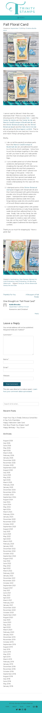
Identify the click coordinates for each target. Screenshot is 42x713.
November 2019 (9, 640)
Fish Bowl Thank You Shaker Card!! (16, 425)
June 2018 (7, 681)
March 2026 (7, 453)
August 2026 (8, 441)
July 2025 (6, 473)
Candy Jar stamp (9, 120)
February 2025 (8, 485)
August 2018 (8, 676)
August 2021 (8, 588)
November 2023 (9, 522)
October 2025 (8, 465)
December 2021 (9, 578)
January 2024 (8, 517)
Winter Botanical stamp (15, 125)
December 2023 (9, 519)
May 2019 (6, 654)
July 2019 (6, 649)
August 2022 (8, 558)
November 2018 (9, 669)
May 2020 (7, 625)
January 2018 (8, 686)
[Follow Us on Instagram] (22, 709)
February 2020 (8, 632)
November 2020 (9, 610)
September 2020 (9, 615)
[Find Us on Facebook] (37, 706)
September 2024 (9, 497)
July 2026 (6, 443)
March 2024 (7, 512)
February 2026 (8, 455)
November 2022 (9, 551)
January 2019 (8, 664)
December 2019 (9, 637)
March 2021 (7, 600)
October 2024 (8, 495)
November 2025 (9, 463)
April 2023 (7, 539)
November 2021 (9, 581)
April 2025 (6, 480)
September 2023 (9, 527)
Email (5, 367)
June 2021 (7, 593)
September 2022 (9, 556)
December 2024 (9, 490)
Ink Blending (31, 281)
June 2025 (7, 475)
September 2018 (9, 674)
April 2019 (6, 657)
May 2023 (7, 536)
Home (7, 706)
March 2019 (7, 659)
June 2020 (7, 622)
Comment (7, 335)
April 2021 (6, 598)
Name (6, 359)
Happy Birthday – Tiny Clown (14, 428)
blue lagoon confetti (24, 129)
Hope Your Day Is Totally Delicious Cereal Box (20, 418)
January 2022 (8, 576)
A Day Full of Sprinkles (11, 420)
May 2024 (7, 507)
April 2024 (7, 509)
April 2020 (7, 627)
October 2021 (8, 583)
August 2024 (8, 500)
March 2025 (7, 482)
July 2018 (6, 679)
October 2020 (8, 613)
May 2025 (6, 477)
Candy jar (21, 283)
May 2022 (7, 566)
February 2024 (8, 514)
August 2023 (8, 529)
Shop (28, 706)
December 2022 (9, 549)
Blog (21, 706)
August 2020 (8, 617)
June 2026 (7, 446)
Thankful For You (9, 295)
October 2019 (8, 642)
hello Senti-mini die (29, 127)
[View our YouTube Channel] (20, 709)
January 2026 (8, 458)
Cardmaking (14, 279)
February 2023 (8, 544)
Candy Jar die (27, 120)
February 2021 (8, 603)
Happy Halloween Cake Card (14, 423)
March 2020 (7, 630)
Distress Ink (33, 279)
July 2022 (6, 561)
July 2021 (6, 590)
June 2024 (7, 504)
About (14, 706)
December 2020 (9, 608)
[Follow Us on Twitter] (17, 709)
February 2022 (8, 573)
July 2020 (6, 620)
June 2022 (7, 563)
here (27, 118)
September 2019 (9, 644)
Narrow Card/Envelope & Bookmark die (18, 122)
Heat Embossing (20, 281)
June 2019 (7, 652)
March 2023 (7, 541)
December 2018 (9, 667)
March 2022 (7, 571)
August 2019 (8, 647)
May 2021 (6, 595)
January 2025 (8, 487)
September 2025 (9, 468)
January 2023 (8, 546)
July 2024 (6, 502)
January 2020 (8, 635)
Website (6, 376)
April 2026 (7, 450)
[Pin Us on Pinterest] (25, 709)
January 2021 (8, 605)
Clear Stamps (23, 279)
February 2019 (8, 662)
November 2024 (9, 492)
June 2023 (7, 534)
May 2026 (7, 448)
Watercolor (7, 283)
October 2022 (8, 554)
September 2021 (9, 585)
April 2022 (7, 568)
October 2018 (8, 671)
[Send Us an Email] (34, 706)
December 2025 (9, 460)
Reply (37, 313)
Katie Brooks (14, 304)
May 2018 (7, 684)
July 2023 (6, 531)
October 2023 (8, 524)
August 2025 (8, 470)
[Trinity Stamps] (21, 7)
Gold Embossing (8, 281)
